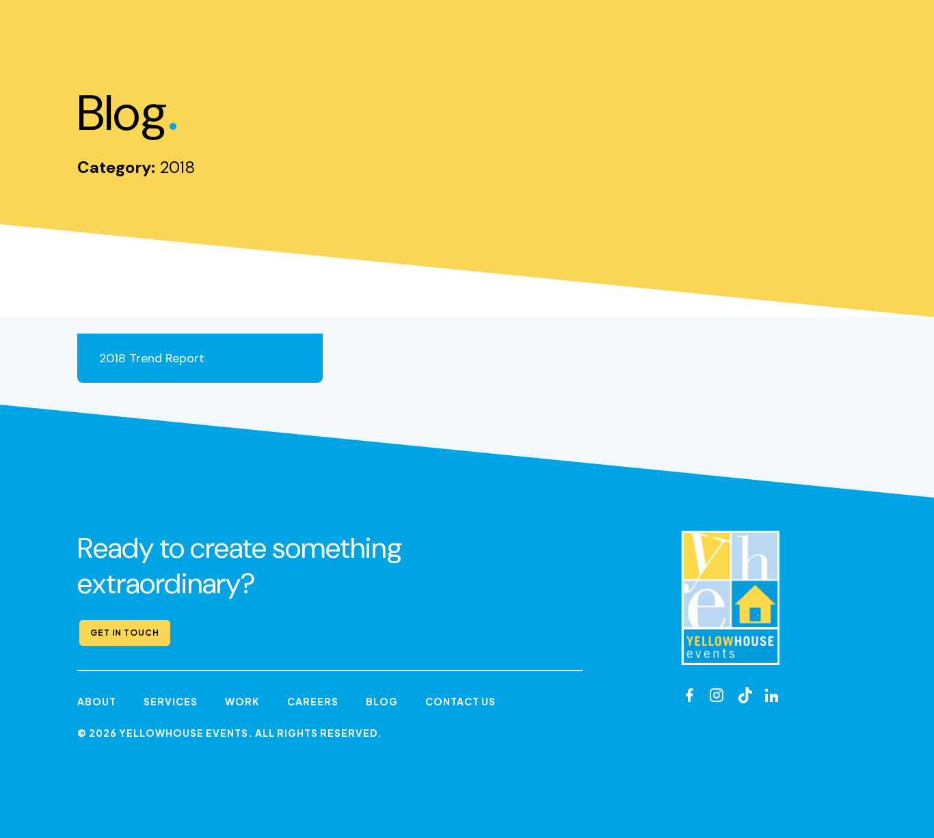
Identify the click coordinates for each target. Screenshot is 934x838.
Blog (382, 701)
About (96, 701)
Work (242, 701)
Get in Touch (124, 632)
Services (171, 701)
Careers (312, 701)
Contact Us (460, 701)
